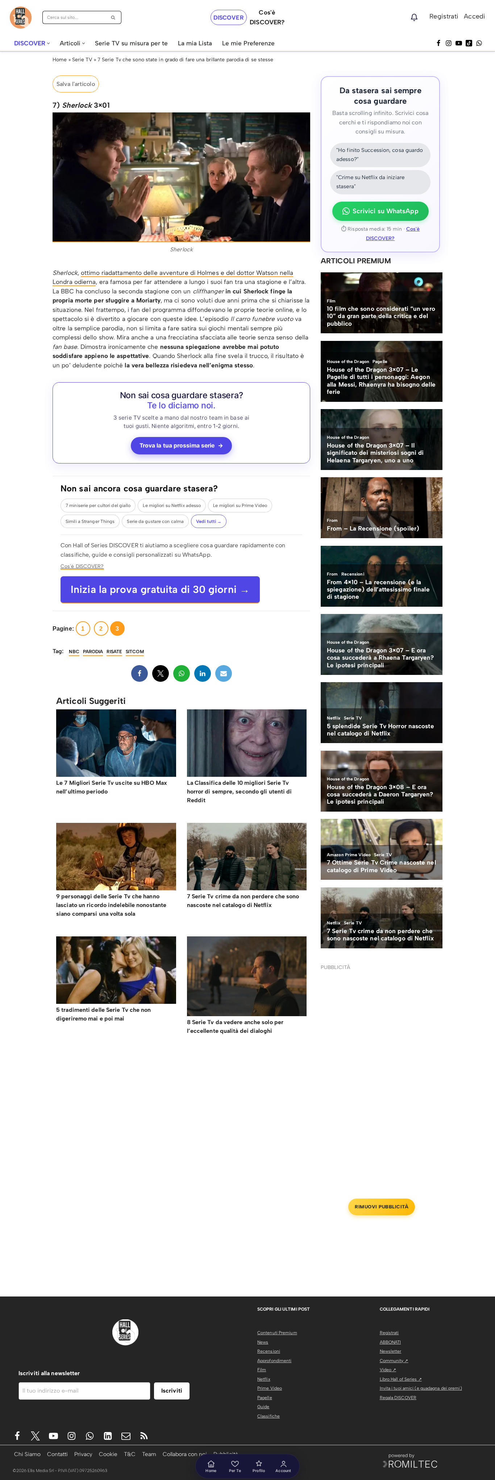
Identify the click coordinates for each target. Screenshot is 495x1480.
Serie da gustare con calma (155, 521)
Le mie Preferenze (248, 43)
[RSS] (144, 1435)
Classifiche (268, 1416)
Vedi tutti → (208, 521)
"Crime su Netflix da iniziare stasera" (370, 182)
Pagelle (264, 1397)
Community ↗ (394, 1360)
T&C (130, 1454)
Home (60, 60)
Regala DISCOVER (398, 1397)
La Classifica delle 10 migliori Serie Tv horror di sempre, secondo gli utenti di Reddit (239, 791)
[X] (160, 673)
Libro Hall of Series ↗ (401, 1379)
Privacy (83, 1454)
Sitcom (135, 651)
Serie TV (82, 60)
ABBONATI (390, 1342)
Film (261, 1369)
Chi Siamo (27, 1454)
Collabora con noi (185, 1454)
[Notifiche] (414, 17)
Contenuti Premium (277, 1332)
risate (114, 651)
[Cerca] (113, 17)
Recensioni (268, 1351)
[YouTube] (459, 43)
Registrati (443, 16)
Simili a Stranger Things (90, 521)
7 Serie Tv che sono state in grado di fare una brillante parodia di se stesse (185, 60)
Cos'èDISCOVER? (267, 17)
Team (149, 1454)
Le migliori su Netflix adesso (172, 505)
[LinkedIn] (202, 673)
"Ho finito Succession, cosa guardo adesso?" (379, 155)
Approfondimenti (274, 1360)
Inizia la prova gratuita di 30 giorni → (160, 589)
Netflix (263, 1379)
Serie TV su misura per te (131, 43)
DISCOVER (228, 17)
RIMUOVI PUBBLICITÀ (381, 1206)
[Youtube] (53, 1435)
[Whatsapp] (479, 43)
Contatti (57, 1454)
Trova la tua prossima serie (182, 445)
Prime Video (269, 1388)
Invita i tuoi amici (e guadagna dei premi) (421, 1388)
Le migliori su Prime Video (240, 505)
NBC (74, 651)
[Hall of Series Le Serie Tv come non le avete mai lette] (21, 18)
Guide (263, 1406)
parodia (93, 651)
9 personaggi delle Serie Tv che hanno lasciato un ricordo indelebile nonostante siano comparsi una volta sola (111, 905)
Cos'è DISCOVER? (82, 566)
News (262, 1342)
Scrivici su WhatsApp (386, 211)
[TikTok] (469, 43)
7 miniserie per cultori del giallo (98, 505)
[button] (48, 43)
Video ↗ (388, 1369)
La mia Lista (195, 43)
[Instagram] (448, 43)
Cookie (108, 1454)
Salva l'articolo (76, 84)
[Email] (223, 673)
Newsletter (391, 1351)
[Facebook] (438, 43)
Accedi (474, 16)
